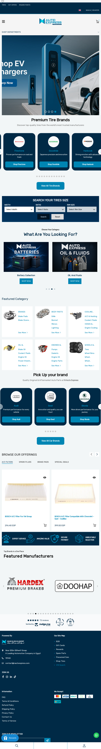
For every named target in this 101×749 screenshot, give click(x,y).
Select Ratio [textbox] (43, 209)
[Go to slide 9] (56, 176)
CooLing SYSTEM (89, 312)
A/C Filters (7, 462)
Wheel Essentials (89, 357)
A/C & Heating (91, 316)
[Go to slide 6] (49, 176)
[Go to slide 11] (61, 176)
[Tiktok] (15, 677)
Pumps (54, 349)
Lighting (55, 328)
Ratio (38, 205)
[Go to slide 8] (54, 176)
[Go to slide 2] (39, 176)
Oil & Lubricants (24, 345)
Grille (53, 316)
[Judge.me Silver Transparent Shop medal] (60, 622)
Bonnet (54, 320)
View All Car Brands (51, 441)
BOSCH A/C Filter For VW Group (18, 516)
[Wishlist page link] (2, 1)
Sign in (88, 10)
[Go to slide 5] (47, 176)
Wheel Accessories (90, 361)
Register (95, 10)
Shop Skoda (84, 419)
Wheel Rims (89, 353)
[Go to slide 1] (37, 176)
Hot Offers (12, 5)
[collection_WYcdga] (26, 257)
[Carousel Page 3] (52, 112)
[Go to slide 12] (64, 176)
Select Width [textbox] (11, 209)
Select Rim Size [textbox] (75, 209)
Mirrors (54, 324)
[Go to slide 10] (59, 176)
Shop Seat (50, 419)
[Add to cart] (45, 526)
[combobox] (19, 209)
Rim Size (71, 205)
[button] (79, 10)
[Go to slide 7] (51, 176)
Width (7, 205)
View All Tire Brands (50, 186)
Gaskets (54, 353)
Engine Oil (22, 357)
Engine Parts (56, 361)
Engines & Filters (56, 345)
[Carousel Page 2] (49, 112)
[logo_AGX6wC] (26, 586)
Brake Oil (21, 349)
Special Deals (62, 462)
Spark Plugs (25, 462)
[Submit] (47, 740)
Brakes (21, 312)
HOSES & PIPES (88, 324)
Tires (4, 5)
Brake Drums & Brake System (24, 320)
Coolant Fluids (91, 320)
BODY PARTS (57, 312)
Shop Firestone (19, 164)
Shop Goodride (53, 164)
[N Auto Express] (50, 21)
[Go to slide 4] (44, 176)
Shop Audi (16, 419)
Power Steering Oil (24, 361)
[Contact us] (96, 735)
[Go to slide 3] (42, 176)
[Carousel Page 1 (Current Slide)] (46, 112)
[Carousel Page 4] (55, 112)
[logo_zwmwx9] (74, 586)
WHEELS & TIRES (89, 345)
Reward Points (24, 5)
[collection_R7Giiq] (74, 257)
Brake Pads (23, 316)
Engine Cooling (91, 328)
